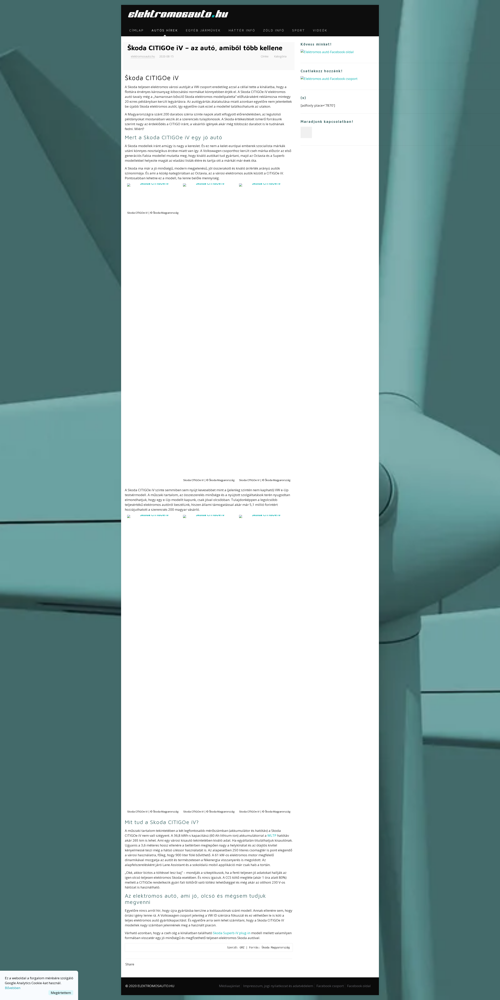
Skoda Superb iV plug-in (231, 933)
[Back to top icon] (481, 992)
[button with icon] (306, 132)
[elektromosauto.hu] (177, 14)
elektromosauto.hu (143, 56)
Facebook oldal (359, 986)
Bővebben (12, 988)
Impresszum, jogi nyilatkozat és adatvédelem (278, 986)
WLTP (271, 835)
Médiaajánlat (229, 986)
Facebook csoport (330, 986)
